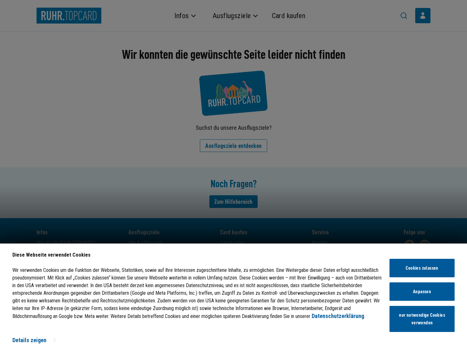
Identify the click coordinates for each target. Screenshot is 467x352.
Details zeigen (29, 340)
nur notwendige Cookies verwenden (422, 319)
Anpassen (422, 291)
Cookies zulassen (422, 268)
